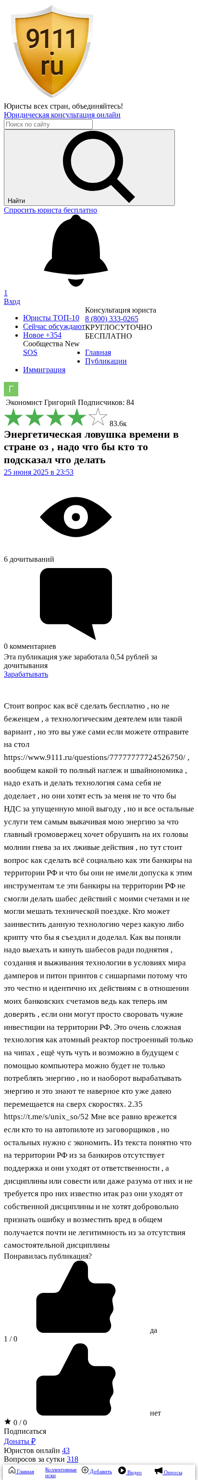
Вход (12, 301)
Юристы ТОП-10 (51, 318)
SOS (30, 352)
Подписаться (25, 1431)
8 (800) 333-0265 (111, 319)
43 (66, 1450)
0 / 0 (19, 1422)
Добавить (100, 1471)
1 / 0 (10, 1339)
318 (72, 1459)
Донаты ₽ (20, 1441)
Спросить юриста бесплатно (50, 210)
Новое (42, 335)
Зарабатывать (26, 674)
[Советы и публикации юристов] (52, 97)
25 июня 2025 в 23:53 (39, 472)
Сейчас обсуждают (54, 326)
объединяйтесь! (97, 106)
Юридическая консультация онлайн (62, 115)
